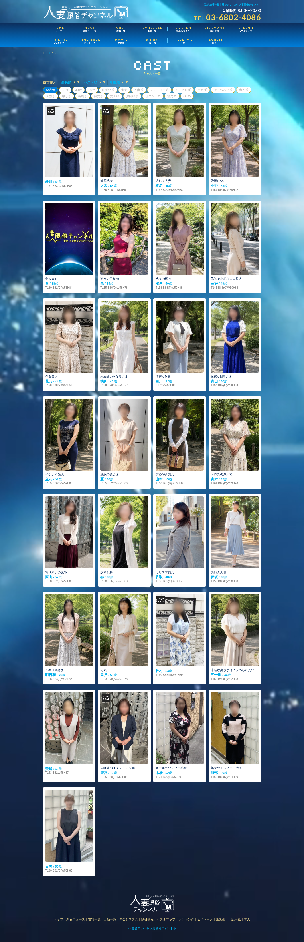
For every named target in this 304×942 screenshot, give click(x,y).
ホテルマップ (245, 29)
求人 (214, 41)
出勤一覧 (152, 29)
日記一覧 (152, 41)
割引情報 (214, 29)
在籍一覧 (121, 29)
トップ (58, 29)
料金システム (183, 29)
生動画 (121, 41)
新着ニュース (89, 29)
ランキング (58, 41)
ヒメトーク (89, 41)
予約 (183, 41)
